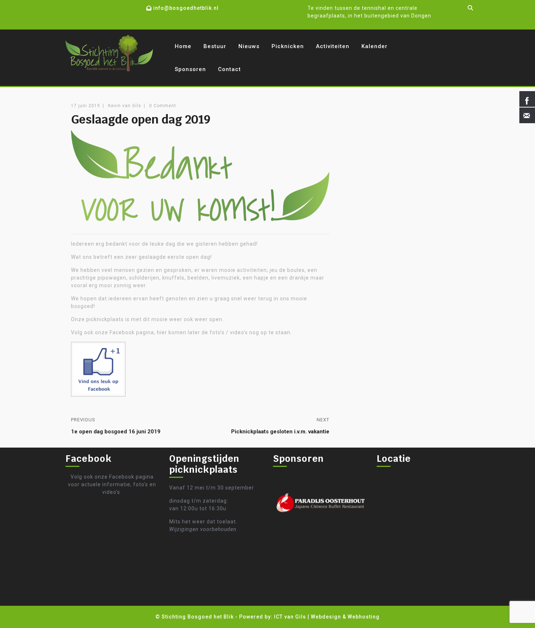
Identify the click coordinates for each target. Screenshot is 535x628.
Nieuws (248, 46)
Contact (229, 69)
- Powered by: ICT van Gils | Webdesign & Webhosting (307, 617)
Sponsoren (190, 69)
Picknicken (288, 46)
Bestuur (214, 46)
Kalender (374, 46)
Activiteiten (332, 46)
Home (183, 46)
